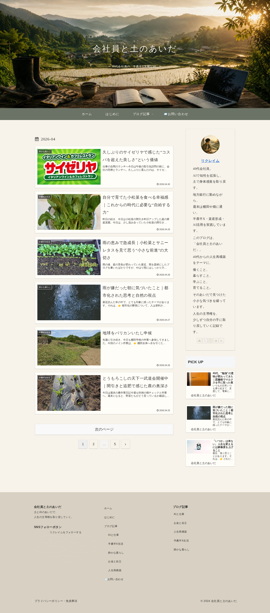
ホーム (108, 508)
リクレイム (210, 161)
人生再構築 (114, 570)
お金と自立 (114, 561)
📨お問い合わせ (113, 579)
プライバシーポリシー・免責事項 (56, 601)
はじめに (109, 517)
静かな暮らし (116, 552)
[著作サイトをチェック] (199, 340)
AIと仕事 (113, 534)
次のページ (104, 429)
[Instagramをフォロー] (210, 340)
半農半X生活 (115, 543)
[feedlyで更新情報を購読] (215, 340)
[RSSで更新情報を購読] (221, 340)
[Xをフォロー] (204, 340)
